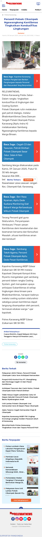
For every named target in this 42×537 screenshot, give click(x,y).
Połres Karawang (9, 344)
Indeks (24, 10)
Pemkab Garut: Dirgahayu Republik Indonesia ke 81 (14, 459)
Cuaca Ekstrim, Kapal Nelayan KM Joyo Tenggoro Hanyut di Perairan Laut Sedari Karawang (20, 335)
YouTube (30, 522)
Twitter (26, 522)
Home (4, 10)
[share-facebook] (15, 357)
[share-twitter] (19, 357)
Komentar (22, 362)
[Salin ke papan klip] (26, 357)
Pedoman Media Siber (24, 524)
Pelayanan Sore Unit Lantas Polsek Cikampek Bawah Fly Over (15, 490)
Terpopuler (14, 10)
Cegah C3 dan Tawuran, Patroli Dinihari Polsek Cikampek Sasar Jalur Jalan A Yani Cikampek (17, 151)
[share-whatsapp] (22, 357)
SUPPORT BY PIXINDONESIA (11, 536)
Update (29, 180)
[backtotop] (21, 509)
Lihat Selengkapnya (20, 500)
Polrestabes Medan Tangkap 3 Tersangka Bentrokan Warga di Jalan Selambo (15, 480)
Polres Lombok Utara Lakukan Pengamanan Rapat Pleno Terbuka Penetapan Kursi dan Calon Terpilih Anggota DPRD (15, 448)
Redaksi (13, 524)
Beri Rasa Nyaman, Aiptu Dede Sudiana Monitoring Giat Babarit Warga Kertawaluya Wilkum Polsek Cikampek (18, 203)
